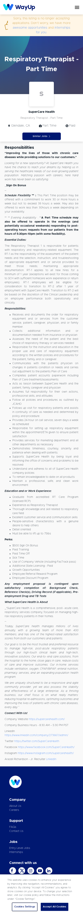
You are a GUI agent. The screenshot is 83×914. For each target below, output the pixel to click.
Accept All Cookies (54, 906)
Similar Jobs (40, 136)
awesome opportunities (30, 27)
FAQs (12, 827)
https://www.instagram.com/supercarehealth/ (46, 753)
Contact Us (16, 831)
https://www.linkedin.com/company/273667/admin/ (36, 735)
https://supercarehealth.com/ (47, 719)
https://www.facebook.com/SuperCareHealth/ (46, 747)
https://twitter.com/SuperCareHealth (36, 741)
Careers (14, 810)
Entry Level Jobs (19, 848)
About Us (15, 806)
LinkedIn (51, 759)
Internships (16, 852)
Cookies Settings (24, 906)
